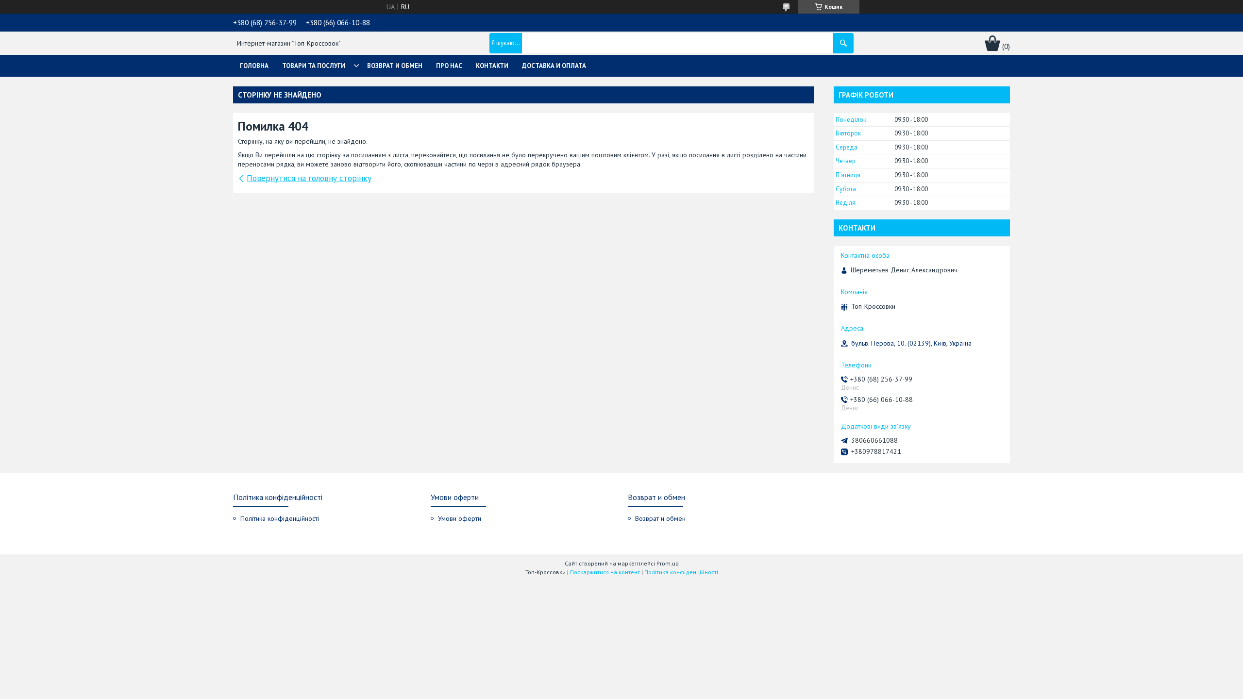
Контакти (492, 66)
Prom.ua (667, 563)
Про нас (449, 66)
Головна (254, 66)
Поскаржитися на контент (605, 572)
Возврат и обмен (394, 66)
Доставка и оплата (554, 66)
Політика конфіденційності (279, 518)
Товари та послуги (313, 66)
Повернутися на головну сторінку (309, 178)
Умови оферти (459, 518)
